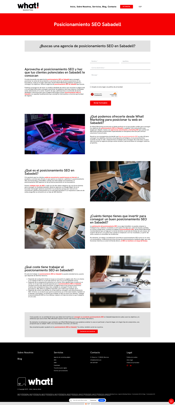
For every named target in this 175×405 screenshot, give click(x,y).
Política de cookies (132, 357)
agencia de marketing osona (72, 394)
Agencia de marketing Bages (23, 394)
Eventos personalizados (61, 370)
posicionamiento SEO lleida (26, 395)
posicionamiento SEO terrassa (90, 395)
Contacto (95, 352)
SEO (55, 360)
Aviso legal (130, 360)
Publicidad (57, 365)
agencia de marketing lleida (35, 394)
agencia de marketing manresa (48, 394)
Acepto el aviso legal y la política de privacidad (107, 87)
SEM (55, 362)
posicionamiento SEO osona (51, 395)
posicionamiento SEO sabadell (64, 395)
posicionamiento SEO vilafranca (104, 395)
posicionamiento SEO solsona (78, 395)
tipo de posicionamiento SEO (128, 136)
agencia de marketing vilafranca (124, 394)
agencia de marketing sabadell (85, 394)
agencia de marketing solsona (98, 394)
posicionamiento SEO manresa (39, 395)
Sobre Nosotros (25, 352)
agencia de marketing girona (60, 394)
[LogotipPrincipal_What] (28, 3)
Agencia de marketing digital (62, 357)
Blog (20, 358)
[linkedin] (130, 365)
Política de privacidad (133, 362)
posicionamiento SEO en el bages (139, 394)
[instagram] (127, 365)
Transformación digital (60, 368)
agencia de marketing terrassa (111, 394)
